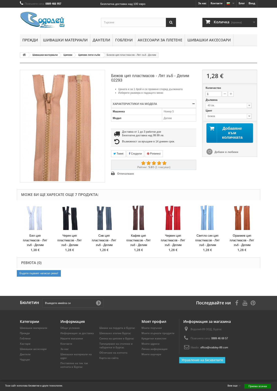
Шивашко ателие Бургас (115, 333)
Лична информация (154, 349)
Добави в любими (226, 152)
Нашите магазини (71, 338)
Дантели (101, 40)
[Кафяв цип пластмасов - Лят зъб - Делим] (138, 217)
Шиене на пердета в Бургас (117, 328)
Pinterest (155, 153)
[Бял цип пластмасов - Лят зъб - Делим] (35, 217)
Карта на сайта (108, 358)
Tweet (119, 153)
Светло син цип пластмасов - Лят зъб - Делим (207, 240)
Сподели (136, 153)
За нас (202, 3)
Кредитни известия (154, 338)
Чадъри (25, 359)
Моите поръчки (152, 328)
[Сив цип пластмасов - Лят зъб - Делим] (104, 217)
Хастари (25, 343)
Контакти (216, 3)
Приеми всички (257, 386)
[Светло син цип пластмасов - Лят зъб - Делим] (207, 217)
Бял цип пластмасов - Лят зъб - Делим (35, 240)
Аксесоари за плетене (160, 40)
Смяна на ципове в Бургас (116, 338)
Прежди (30, 40)
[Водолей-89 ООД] (57, 20)
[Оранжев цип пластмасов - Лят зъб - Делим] (242, 217)
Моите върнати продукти (158, 333)
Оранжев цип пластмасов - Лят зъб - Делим (242, 240)
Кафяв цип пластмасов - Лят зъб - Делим (138, 240)
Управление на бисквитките (202, 360)
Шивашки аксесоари (209, 40)
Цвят (209, 110)
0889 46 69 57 (219, 338)
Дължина (212, 99)
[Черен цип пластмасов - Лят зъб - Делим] (69, 217)
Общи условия (70, 328)
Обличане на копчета (113, 352)
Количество (213, 87)
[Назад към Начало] (24, 55)
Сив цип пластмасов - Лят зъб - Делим (104, 240)
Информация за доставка (77, 333)
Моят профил (154, 321)
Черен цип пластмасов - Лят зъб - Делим (69, 240)
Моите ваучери (151, 354)
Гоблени (124, 40)
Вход (252, 3)
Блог (242, 3)
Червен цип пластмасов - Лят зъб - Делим (173, 240)
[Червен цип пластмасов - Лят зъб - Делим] (173, 217)
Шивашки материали (65, 40)
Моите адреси (151, 343)
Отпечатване (125, 173)
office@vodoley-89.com (214, 347)
